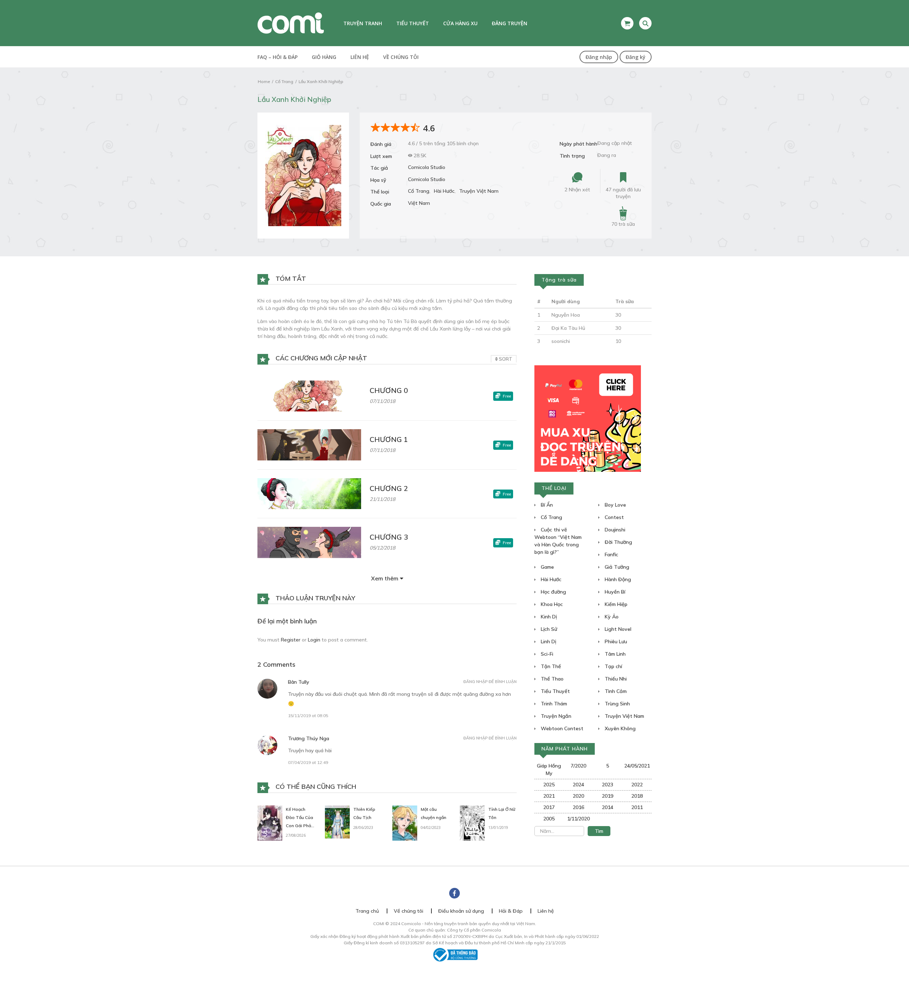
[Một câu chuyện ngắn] (404, 822)
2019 (607, 796)
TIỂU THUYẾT (412, 23)
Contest (613, 517)
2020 (578, 796)
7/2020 (578, 766)
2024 (578, 784)
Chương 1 (389, 439)
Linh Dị (547, 641)
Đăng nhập (599, 57)
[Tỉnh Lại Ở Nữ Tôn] (472, 822)
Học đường (552, 592)
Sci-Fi (546, 654)
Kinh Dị (548, 616)
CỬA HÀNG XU (460, 23)
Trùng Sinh (616, 703)
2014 (607, 807)
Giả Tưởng (616, 567)
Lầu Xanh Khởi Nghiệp (321, 81)
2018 (637, 796)
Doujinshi (614, 529)
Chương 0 (389, 390)
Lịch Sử (548, 629)
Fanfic (610, 554)
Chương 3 (389, 537)
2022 (637, 784)
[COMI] (290, 23)
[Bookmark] (623, 177)
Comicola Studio (426, 167)
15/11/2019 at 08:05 (308, 715)
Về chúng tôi (401, 57)
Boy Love (614, 505)
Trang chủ (367, 911)
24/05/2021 (637, 766)
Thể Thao (551, 679)
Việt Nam (419, 203)
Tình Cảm (615, 691)
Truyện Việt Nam (479, 191)
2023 (607, 784)
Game (546, 567)
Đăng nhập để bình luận (490, 681)
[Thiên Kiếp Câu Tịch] (337, 821)
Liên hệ (359, 57)
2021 (549, 796)
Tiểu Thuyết (554, 691)
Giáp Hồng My (549, 769)
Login (314, 640)
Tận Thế (550, 666)
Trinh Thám (553, 703)
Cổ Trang (284, 81)
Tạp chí (612, 666)
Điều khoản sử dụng (461, 911)
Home (264, 81)
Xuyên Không (619, 728)
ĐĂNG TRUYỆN (509, 23)
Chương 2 (389, 488)
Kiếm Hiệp (615, 604)
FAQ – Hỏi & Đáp (277, 57)
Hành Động (617, 579)
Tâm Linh (614, 654)
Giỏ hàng (324, 57)
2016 (578, 807)
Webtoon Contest (561, 728)
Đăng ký (636, 57)
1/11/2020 (578, 818)
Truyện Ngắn (555, 716)
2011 (637, 807)
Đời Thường (617, 542)
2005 (549, 818)
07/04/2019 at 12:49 (308, 762)
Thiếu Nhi (615, 679)
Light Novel (617, 629)
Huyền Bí (614, 592)
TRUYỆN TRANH (362, 23)
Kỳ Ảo (611, 616)
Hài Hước (444, 191)
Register (290, 640)
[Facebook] (454, 893)
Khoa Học (551, 604)
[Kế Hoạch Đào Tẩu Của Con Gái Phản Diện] (269, 822)
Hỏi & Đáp (511, 911)
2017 (549, 807)
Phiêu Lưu (615, 641)
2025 (549, 784)
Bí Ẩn (546, 505)
